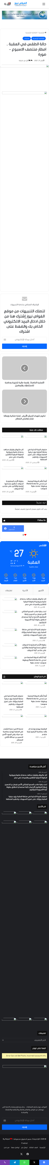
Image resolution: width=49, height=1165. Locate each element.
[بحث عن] (5, 5)
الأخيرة (25, 590)
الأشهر (41, 590)
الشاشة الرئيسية (31, 33)
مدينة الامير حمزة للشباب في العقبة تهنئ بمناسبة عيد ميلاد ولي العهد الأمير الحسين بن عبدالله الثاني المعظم (12, 734)
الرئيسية (42, 33)
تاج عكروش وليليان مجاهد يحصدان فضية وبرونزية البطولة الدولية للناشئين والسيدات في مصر (33, 601)
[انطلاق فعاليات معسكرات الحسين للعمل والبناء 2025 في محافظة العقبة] (40, 919)
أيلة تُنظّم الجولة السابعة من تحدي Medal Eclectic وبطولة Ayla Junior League (34, 660)
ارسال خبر (24, 1147)
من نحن (6, 1147)
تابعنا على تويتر (39, 1048)
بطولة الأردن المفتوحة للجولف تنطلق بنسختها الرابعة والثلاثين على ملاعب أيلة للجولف (34, 647)
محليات (26, 38)
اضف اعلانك (33, 1147)
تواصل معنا (15, 1147)
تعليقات (8, 590)
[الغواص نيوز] (17, 4)
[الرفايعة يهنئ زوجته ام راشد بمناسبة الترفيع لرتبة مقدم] (36, 720)
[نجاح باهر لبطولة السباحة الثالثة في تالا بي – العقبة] (40, 1022)
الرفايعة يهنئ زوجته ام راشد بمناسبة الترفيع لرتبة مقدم (37, 731)
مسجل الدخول (31, 509)
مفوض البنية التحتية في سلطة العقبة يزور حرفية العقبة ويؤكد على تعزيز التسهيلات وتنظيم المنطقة (37, 454)
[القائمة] (43, 5)
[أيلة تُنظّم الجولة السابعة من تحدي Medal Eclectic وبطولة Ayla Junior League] (36, 473)
